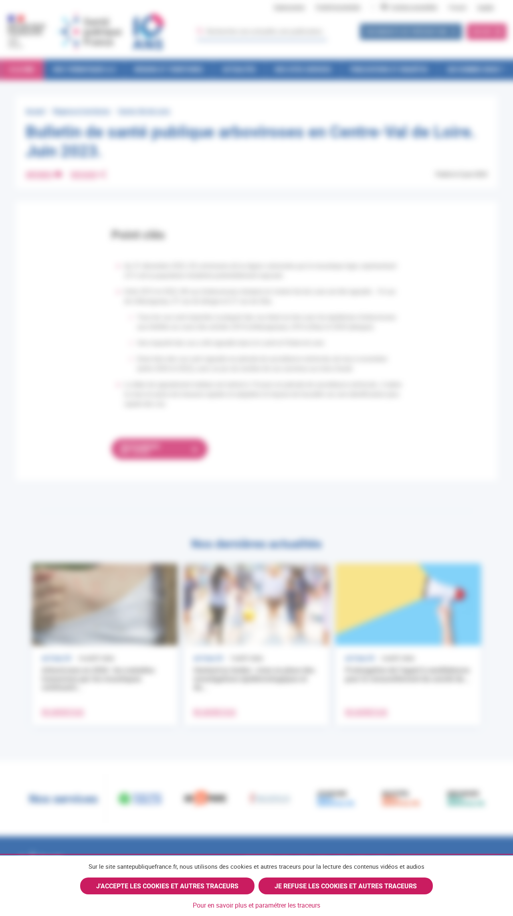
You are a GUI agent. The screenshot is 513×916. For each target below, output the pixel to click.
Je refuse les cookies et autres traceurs (346, 886)
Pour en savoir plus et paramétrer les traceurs (256, 905)
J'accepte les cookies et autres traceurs (167, 886)
